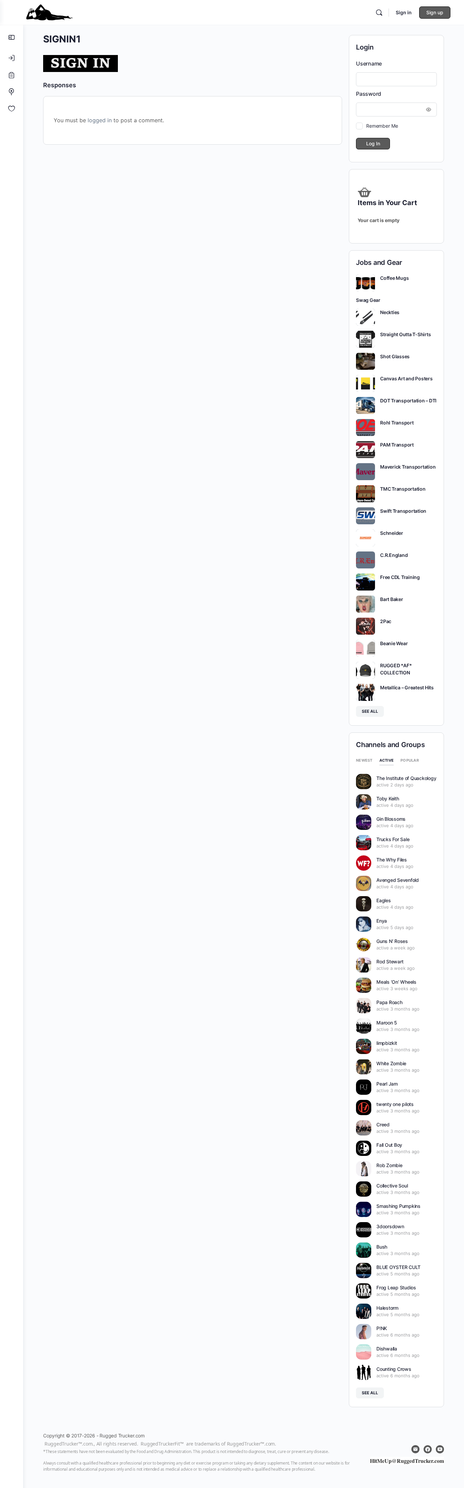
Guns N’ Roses (392, 941)
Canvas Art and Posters (406, 378)
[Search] (379, 12)
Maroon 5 (386, 1023)
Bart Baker (391, 599)
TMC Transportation (403, 489)
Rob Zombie (389, 1165)
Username (369, 63)
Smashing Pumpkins (398, 1206)
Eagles (383, 900)
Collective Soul (392, 1185)
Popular (409, 760)
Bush (381, 1247)
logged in (100, 120)
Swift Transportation (403, 511)
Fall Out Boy (389, 1145)
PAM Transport (397, 445)
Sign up (434, 12)
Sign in (404, 12)
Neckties (389, 312)
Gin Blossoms (391, 819)
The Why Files (391, 860)
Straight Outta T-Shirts (405, 334)
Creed (383, 1124)
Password (368, 93)
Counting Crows (393, 1369)
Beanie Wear (394, 643)
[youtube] (440, 1449)
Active (386, 760)
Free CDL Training (400, 577)
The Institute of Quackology (406, 778)
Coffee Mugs (394, 278)
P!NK (381, 1328)
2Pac (385, 621)
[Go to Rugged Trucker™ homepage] (49, 12)
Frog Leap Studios (396, 1287)
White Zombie (391, 1063)
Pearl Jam (387, 1084)
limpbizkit (386, 1043)
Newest (364, 760)
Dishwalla (386, 1348)
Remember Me (382, 126)
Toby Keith (387, 798)
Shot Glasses (395, 356)
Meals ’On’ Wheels (396, 982)
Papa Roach (389, 1002)
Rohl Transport (397, 422)
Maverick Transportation (407, 467)
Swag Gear (368, 300)
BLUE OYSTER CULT (398, 1267)
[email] (415, 1449)
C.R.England (394, 555)
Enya (381, 921)
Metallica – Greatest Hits (407, 687)
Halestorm (387, 1308)
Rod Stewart (389, 961)
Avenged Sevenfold (397, 880)
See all (370, 711)
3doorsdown (390, 1226)
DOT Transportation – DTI (408, 400)
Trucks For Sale (392, 839)
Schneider (391, 533)
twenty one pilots (395, 1104)
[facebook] (428, 1449)
